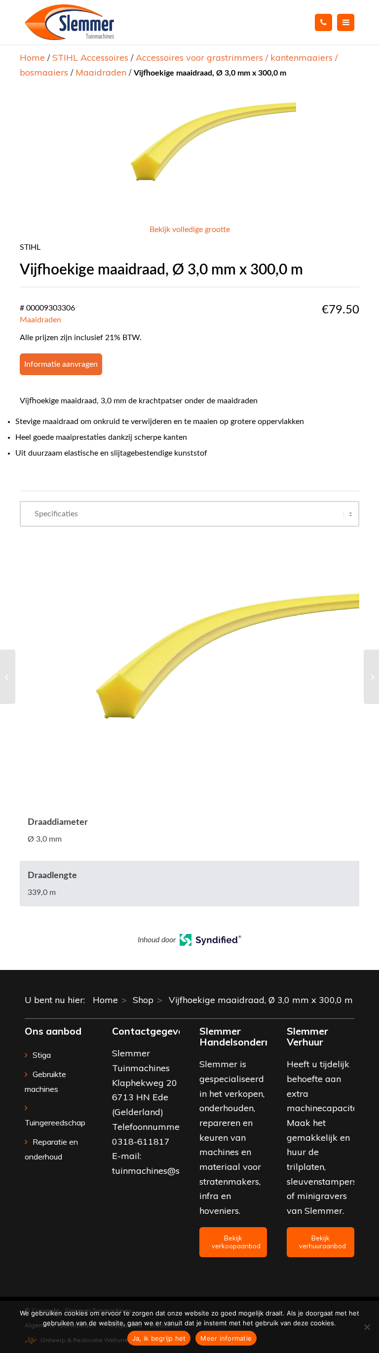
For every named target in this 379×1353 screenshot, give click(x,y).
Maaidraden (101, 72)
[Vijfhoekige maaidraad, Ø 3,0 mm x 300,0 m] (7, 677)
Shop (143, 999)
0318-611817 (141, 1141)
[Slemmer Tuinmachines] (69, 22)
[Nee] (367, 1327)
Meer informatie (226, 1338)
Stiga (42, 1055)
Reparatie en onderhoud (51, 1149)
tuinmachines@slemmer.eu (168, 1170)
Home (32, 57)
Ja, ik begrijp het (159, 1338)
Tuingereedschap (55, 1122)
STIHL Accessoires (90, 57)
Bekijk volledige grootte (190, 229)
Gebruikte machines (45, 1081)
